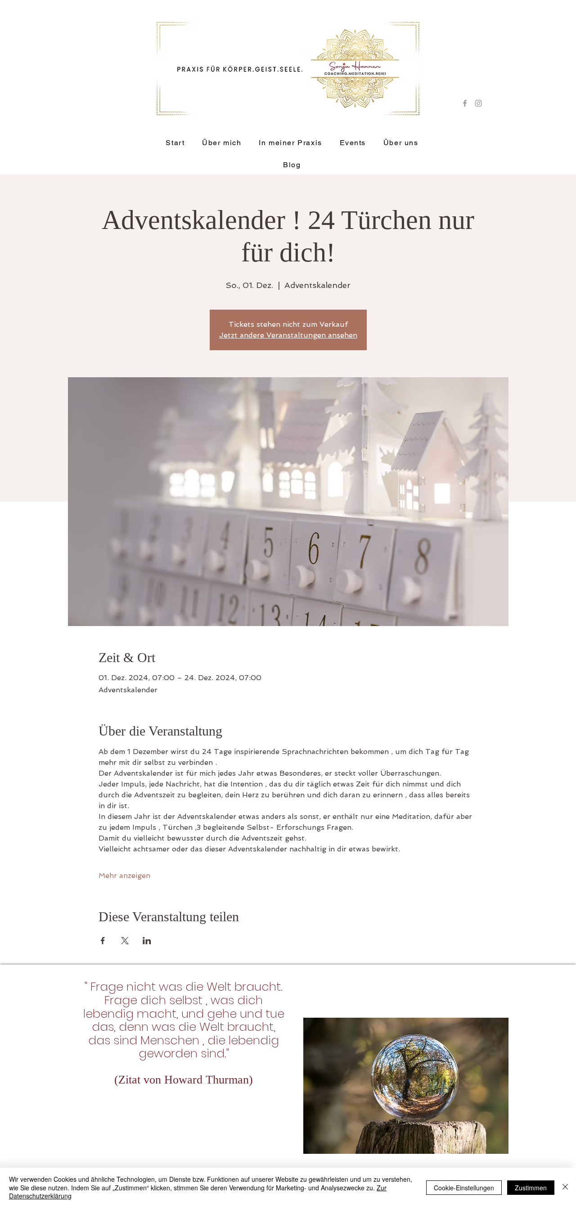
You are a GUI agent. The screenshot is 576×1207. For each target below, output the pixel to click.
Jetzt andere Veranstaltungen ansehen (288, 335)
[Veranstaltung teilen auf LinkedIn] (147, 940)
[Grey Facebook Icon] (464, 103)
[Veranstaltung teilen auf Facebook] (103, 940)
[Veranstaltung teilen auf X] (125, 940)
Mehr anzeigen (124, 875)
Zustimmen (531, 1187)
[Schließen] (565, 1187)
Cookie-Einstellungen (464, 1187)
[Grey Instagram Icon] (478, 103)
